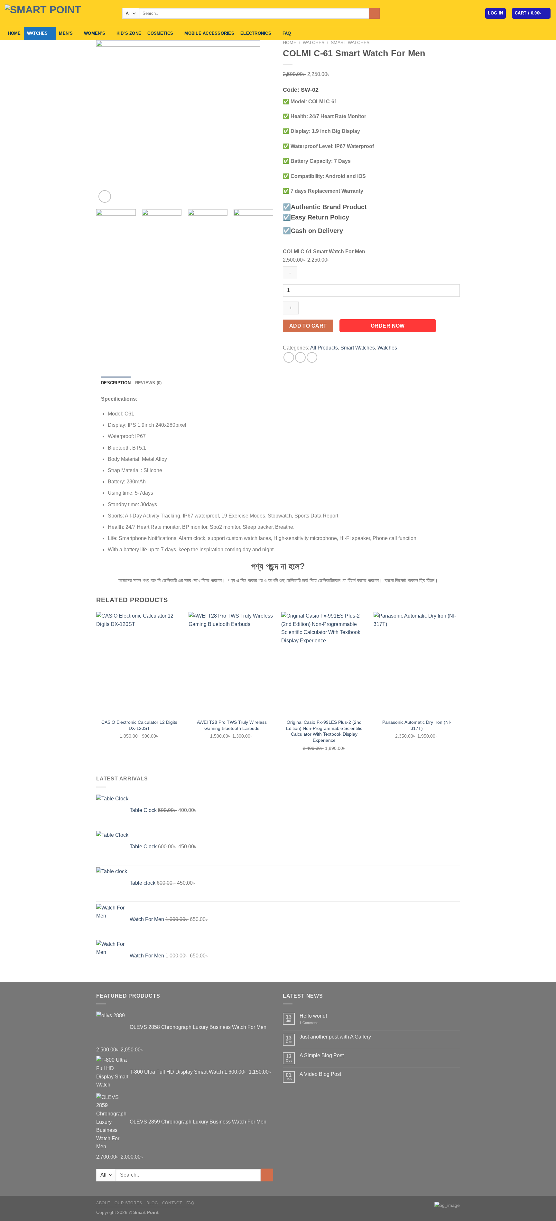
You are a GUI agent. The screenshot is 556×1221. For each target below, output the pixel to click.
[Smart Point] (59, 13)
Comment (309, 1023)
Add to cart (308, 326)
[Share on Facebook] (288, 357)
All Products (324, 347)
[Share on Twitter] (300, 357)
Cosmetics (160, 33)
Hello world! (313, 1016)
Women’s (94, 33)
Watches (37, 33)
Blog (152, 1203)
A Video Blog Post (320, 1074)
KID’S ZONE (129, 33)
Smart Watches (350, 42)
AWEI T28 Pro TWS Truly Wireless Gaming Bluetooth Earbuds (232, 725)
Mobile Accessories (209, 33)
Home (14, 33)
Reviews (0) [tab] (148, 382)
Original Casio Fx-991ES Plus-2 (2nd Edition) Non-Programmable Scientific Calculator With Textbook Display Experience (324, 731)
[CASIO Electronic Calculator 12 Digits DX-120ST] (139, 663)
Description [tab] (116, 382)
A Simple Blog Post (322, 1055)
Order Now (388, 326)
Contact (172, 1203)
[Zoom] (104, 196)
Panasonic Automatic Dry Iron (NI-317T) (416, 725)
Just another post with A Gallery (335, 1036)
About (103, 1203)
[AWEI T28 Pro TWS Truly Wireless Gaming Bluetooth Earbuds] (232, 663)
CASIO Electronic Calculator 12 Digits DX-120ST (139, 725)
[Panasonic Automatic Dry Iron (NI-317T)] (417, 663)
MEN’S (66, 33)
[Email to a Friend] (312, 357)
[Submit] (374, 13)
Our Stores (128, 1203)
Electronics (255, 33)
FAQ (287, 33)
